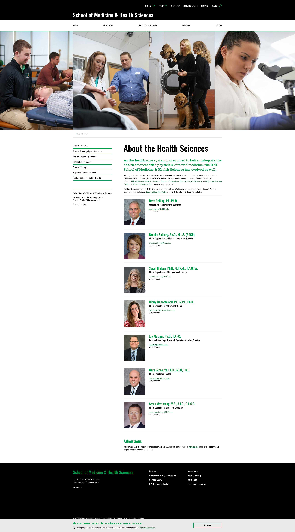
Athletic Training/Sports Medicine (87, 151)
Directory (175, 5)
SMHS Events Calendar (159, 483)
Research (186, 25)
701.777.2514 (78, 487)
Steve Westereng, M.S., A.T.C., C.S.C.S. (172, 403)
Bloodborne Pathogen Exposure (162, 475)
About (75, 25)
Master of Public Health (142, 184)
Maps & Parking (194, 475)
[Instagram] (80, 494)
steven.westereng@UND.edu (161, 412)
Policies (152, 471)
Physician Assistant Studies (84, 172)
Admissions (108, 25)
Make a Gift (192, 479)
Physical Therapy (80, 167)
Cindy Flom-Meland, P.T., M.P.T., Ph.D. (171, 302)
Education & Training (147, 25)
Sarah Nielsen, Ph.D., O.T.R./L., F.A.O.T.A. (173, 268)
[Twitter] (91, 494)
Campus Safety (155, 479)
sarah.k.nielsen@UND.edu (160, 276)
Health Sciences (80, 145)
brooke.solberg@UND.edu (160, 242)
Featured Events (190, 5)
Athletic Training (137, 181)
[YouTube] (74, 494)
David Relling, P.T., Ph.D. (156, 192)
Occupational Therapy (82, 161)
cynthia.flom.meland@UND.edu (162, 310)
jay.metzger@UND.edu (158, 344)
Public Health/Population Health (87, 177)
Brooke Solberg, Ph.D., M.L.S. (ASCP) (172, 234)
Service (219, 25)
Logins (161, 5)
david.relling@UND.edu (159, 209)
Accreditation (193, 471)
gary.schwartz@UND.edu (159, 378)
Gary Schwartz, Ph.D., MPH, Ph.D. (169, 370)
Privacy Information (147, 527)
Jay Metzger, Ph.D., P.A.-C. (165, 336)
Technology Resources (197, 483)
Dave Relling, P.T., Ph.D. (163, 200)
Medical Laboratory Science (84, 156)
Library (204, 5)
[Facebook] (85, 494)
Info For (148, 5)
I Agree (213, 525)
